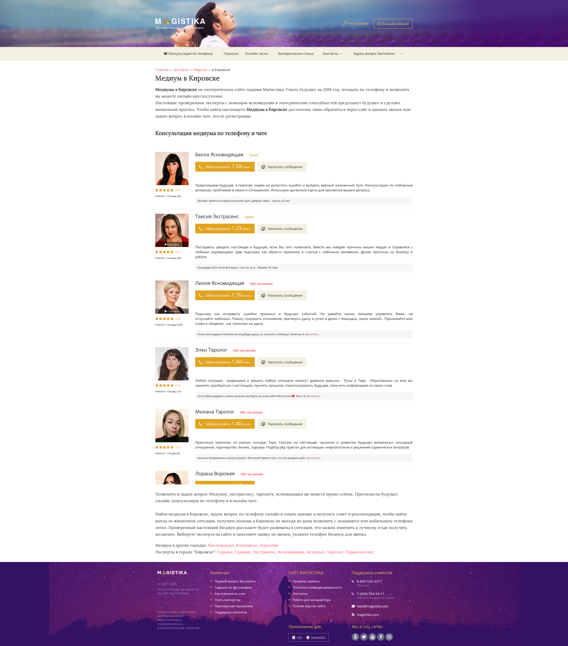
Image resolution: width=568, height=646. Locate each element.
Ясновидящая (291, 551)
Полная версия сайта (309, 606)
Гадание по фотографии (233, 587)
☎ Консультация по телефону (188, 53)
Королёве (269, 545)
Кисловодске (221, 545)
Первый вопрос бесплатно (235, 581)
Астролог (315, 551)
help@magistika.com (373, 606)
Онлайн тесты (256, 53)
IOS (299, 638)
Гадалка (225, 551)
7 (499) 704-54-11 (371, 593)
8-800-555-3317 (369, 581)
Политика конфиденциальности (317, 587)
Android (317, 638)
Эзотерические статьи (296, 53)
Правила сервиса (306, 581)
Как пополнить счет (230, 593)
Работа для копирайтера (312, 600)
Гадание (242, 551)
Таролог (335, 551)
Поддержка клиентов (231, 612)
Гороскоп (231, 53)
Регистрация (358, 23)
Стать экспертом (227, 600)
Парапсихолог (359, 551)
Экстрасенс (264, 551)
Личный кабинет (394, 24)
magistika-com (368, 614)
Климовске (247, 545)
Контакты (330, 53)
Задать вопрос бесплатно (373, 53)
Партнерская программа (234, 606)
